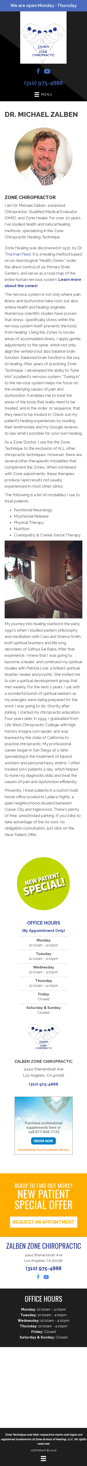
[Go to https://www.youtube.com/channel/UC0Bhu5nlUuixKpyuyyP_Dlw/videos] (47, 72)
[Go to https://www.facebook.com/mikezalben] (38, 72)
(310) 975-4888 (43, 82)
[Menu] (43, 1458)
